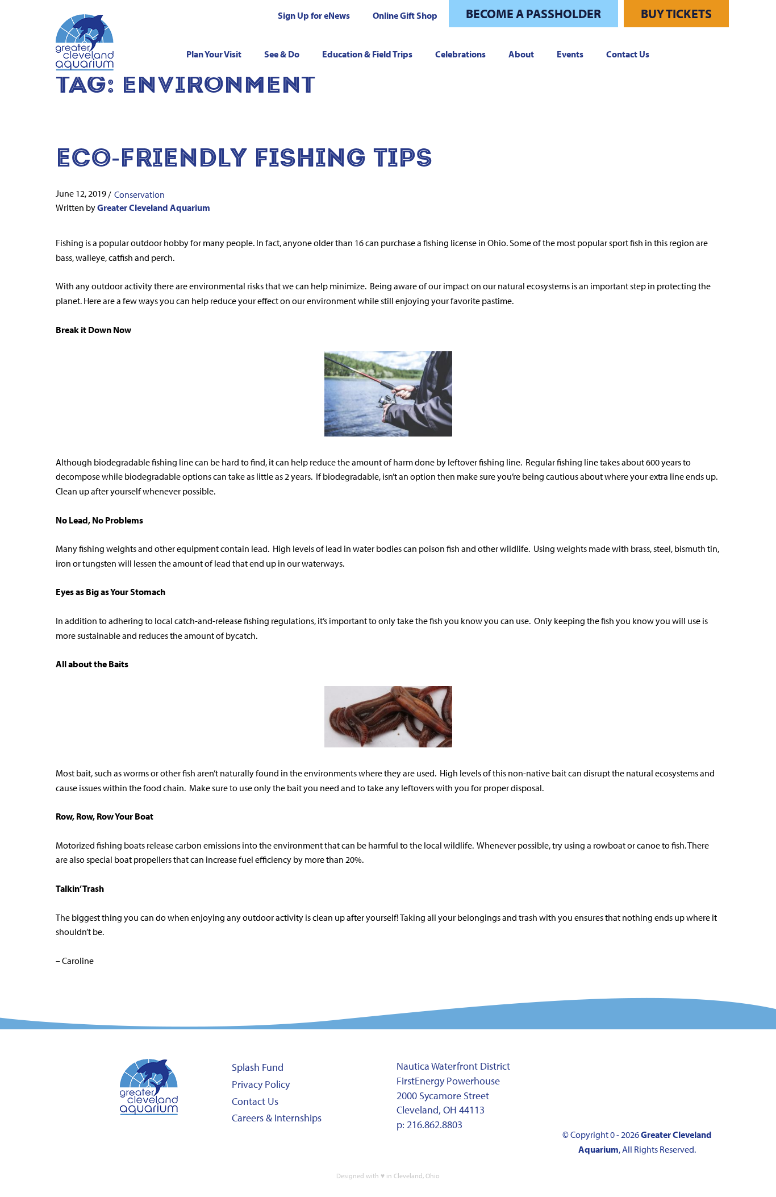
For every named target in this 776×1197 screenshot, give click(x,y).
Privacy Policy (261, 1084)
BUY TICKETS (676, 13)
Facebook (568, 1072)
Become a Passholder (533, 13)
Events (570, 54)
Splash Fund (257, 1067)
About (521, 54)
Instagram (604, 1072)
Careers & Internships (277, 1117)
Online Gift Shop (405, 15)
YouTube (675, 1072)
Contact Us (627, 54)
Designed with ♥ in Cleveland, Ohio (388, 1175)
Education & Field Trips (367, 54)
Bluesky (568, 1099)
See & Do (281, 54)
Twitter (639, 1072)
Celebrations (460, 54)
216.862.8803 (434, 1124)
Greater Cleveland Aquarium (153, 207)
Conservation (139, 194)
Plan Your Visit (213, 54)
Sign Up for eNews (314, 15)
